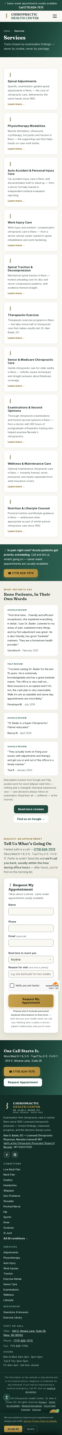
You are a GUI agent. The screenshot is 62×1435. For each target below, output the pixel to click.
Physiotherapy (11, 1257)
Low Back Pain (11, 1169)
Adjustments (10, 1252)
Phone (12, 921)
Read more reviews (31, 809)
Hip (5, 1211)
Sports (7, 1217)
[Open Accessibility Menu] (7, 1397)
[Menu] (54, 16)
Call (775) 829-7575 (31, 7)
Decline (30, 1429)
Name (12, 904)
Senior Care (10, 1284)
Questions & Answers (15, 1312)
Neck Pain (9, 1174)
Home (7, 30)
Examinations (11, 1289)
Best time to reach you (22, 953)
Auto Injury (9, 1263)
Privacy (43, 1402)
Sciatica (7, 1179)
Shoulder (8, 1201)
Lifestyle (8, 1300)
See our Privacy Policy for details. (40, 1421)
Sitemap (36, 1409)
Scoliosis (8, 1227)
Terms (52, 1402)
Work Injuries (10, 1268)
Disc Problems (11, 1195)
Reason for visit (28, 967)
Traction (8, 1273)
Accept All (13, 1429)
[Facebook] (6, 1154)
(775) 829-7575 (23, 1340)
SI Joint (7, 1233)
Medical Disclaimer (32, 1405)
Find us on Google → (31, 819)
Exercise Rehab (12, 1278)
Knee (6, 1222)
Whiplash (8, 1190)
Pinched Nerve (11, 1206)
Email (17, 936)
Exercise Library (12, 1317)
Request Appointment (23, 1082)
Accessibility (13, 1405)
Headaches (10, 1185)
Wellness (8, 1294)
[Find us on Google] (15, 1154)
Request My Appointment (31, 1000)
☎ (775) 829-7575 (21, 573)
